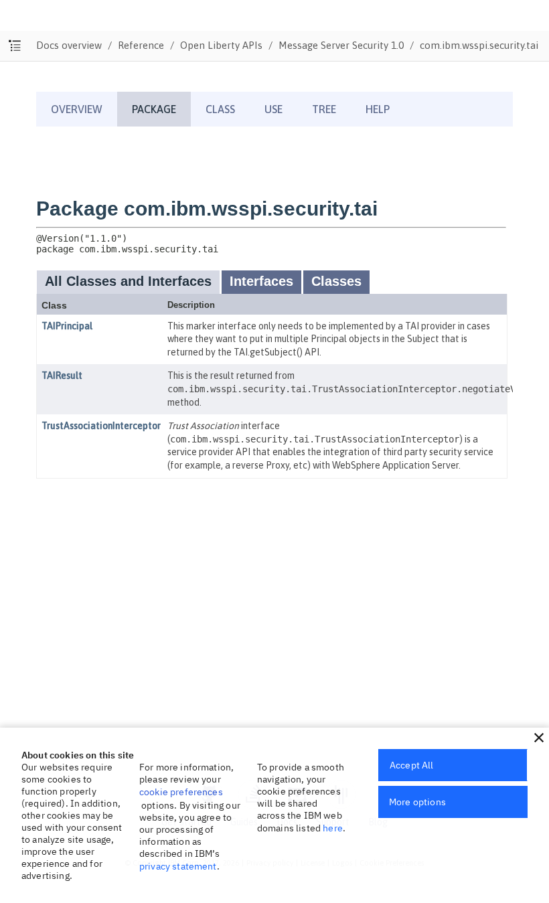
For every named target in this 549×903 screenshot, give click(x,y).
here (333, 828)
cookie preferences (181, 792)
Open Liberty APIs (221, 45)
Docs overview (69, 45)
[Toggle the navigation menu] (15, 46)
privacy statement (178, 866)
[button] (539, 737)
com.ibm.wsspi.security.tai (479, 45)
